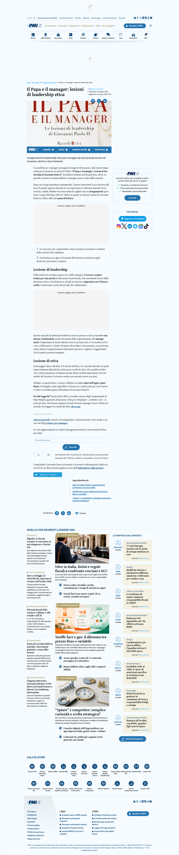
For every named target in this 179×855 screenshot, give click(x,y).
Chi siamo (31, 812)
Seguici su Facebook (134, 218)
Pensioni (122, 18)
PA (97, 26)
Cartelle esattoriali (135, 591)
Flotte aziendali (69, 535)
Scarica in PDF (80, 150)
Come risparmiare (69, 605)
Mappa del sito (33, 839)
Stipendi (86, 18)
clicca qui (75, 406)
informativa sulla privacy (91, 468)
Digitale (33, 535)
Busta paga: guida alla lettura (103, 823)
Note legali (32, 818)
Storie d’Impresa (37, 678)
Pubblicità (32, 815)
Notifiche (100, 150)
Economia (50, 26)
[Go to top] (154, 846)
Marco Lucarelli (96, 89)
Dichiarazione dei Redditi (47, 18)
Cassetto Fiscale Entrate (72, 828)
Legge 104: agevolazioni (104, 828)
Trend (29, 18)
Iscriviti (132, 198)
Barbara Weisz (143, 558)
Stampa (47, 150)
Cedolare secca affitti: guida (74, 815)
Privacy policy (33, 825)
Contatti (31, 822)
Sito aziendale (68, 678)
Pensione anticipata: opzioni (74, 824)
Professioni (87, 26)
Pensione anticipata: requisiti (70, 819)
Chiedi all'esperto (134, 739)
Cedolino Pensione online (105, 815)
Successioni (131, 691)
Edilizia (129, 567)
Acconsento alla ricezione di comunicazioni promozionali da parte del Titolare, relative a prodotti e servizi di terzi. (82, 456)
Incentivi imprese (66, 18)
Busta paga (96, 18)
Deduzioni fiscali (133, 664)
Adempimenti (35, 641)
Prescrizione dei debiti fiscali (103, 832)
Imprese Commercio (38, 607)
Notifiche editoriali (35, 835)
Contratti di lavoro (110, 18)
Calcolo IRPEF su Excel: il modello (72, 832)
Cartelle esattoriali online (105, 818)
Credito (78, 18)
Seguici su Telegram (48, 475)
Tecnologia (107, 26)
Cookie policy (33, 829)
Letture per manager (56, 423)
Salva (62, 150)
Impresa (73, 26)
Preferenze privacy (35, 832)
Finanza (62, 26)
